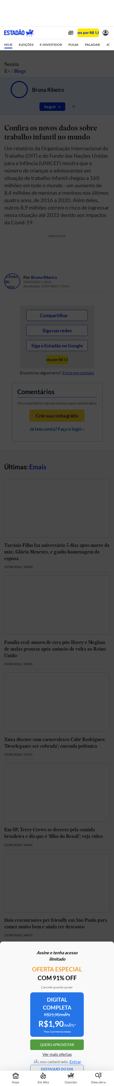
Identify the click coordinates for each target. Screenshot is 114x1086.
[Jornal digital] (71, 33)
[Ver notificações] (105, 33)
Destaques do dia (57, 1069)
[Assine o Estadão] (88, 33)
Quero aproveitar (57, 1045)
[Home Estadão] (18, 33)
